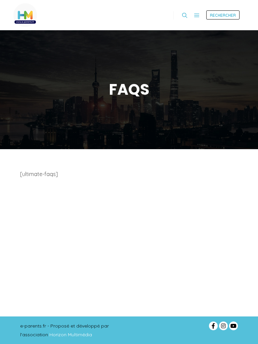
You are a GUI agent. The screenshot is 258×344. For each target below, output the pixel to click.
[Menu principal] (197, 15)
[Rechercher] (185, 15)
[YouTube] (233, 325)
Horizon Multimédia (70, 335)
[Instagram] (223, 325)
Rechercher (223, 15)
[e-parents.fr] (25, 15)
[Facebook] (213, 325)
